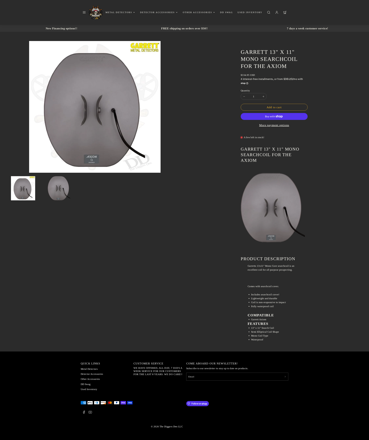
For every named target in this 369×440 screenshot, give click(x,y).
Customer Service (148, 363)
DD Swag (226, 12)
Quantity (245, 90)
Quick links (90, 363)
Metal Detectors (119, 12)
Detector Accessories (157, 12)
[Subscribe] (285, 377)
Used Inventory (250, 12)
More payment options (274, 125)
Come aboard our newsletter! (212, 363)
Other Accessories (197, 12)
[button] (84, 12)
